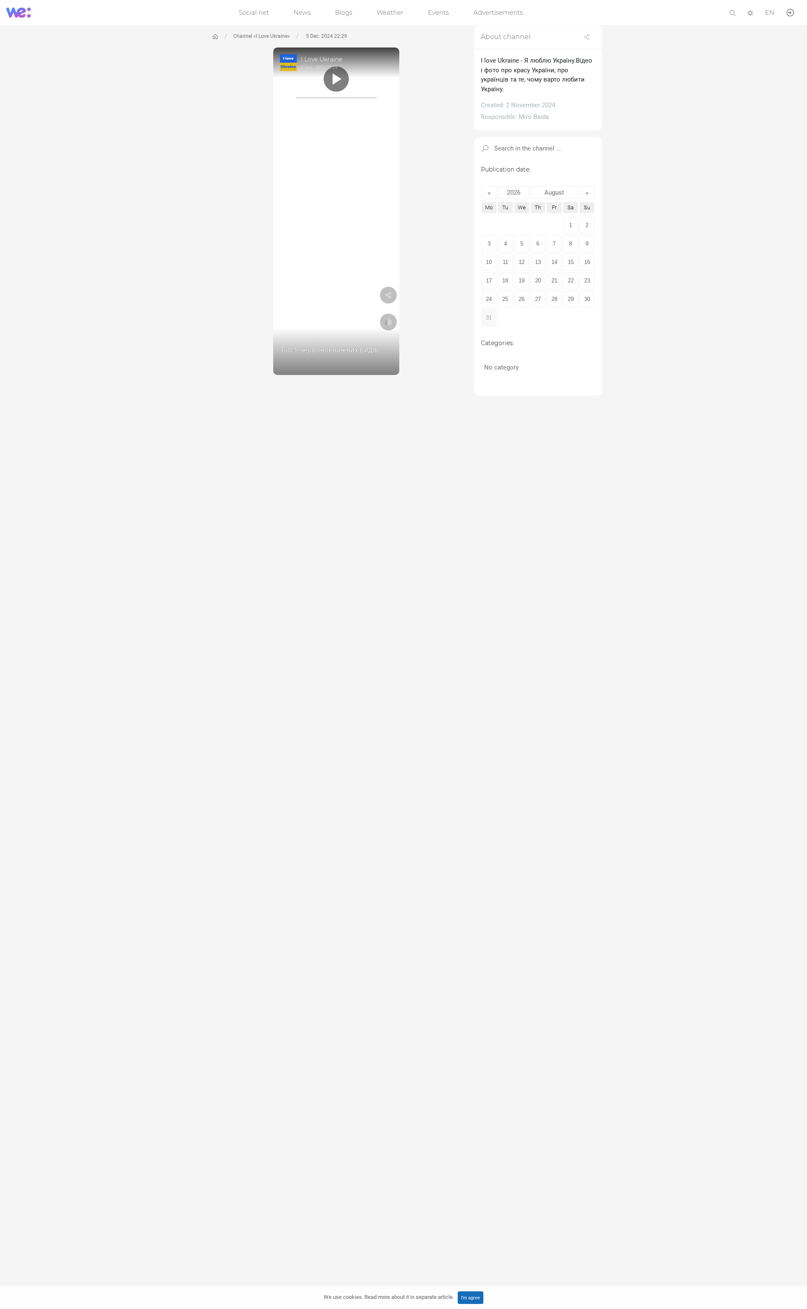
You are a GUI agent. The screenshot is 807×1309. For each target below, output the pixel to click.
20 (538, 280)
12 (522, 262)
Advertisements (498, 12)
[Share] (388, 296)
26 (522, 299)
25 (505, 299)
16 (587, 262)
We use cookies (389, 1297)
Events (438, 12)
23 (587, 280)
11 (505, 262)
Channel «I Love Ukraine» (261, 36)
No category (501, 367)
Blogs (343, 12)
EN (769, 12)
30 (587, 299)
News (302, 12)
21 (554, 280)
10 (489, 262)
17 (489, 280)
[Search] (733, 12)
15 (571, 262)
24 (489, 299)
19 (522, 280)
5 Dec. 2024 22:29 (326, 36)
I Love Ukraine (321, 59)
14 (554, 262)
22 (571, 280)
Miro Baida (534, 117)
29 (571, 299)
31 (489, 317)
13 (538, 262)
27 (538, 299)
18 (505, 280)
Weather (390, 12)
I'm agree (470, 1297)
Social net (254, 12)
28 (554, 299)
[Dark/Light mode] (750, 12)
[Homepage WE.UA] (215, 36)
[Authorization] (790, 12)
